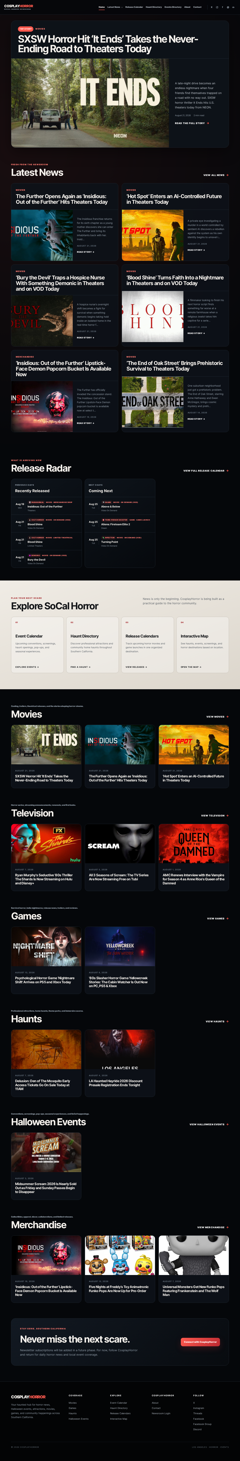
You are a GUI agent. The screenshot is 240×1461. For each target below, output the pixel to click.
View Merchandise (213, 1227)
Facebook (198, 1418)
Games (72, 1408)
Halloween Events (79, 1418)
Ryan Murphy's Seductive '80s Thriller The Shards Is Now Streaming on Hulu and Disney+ (44, 879)
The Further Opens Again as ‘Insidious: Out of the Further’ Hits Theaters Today (62, 199)
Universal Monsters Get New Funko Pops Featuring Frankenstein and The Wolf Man (193, 1291)
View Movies (217, 716)
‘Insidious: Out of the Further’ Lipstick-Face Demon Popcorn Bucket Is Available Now (63, 368)
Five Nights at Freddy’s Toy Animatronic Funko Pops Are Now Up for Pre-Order (119, 1289)
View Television (215, 815)
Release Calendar (134, 7)
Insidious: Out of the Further (45, 506)
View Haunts (217, 1021)
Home (102, 7)
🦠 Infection (108, 538)
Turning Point (109, 542)
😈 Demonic (34, 555)
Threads (197, 1413)
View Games (218, 918)
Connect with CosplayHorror (200, 1342)
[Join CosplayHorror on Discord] (233, 7)
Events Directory (173, 7)
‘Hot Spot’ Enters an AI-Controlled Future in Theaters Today (174, 199)
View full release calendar (206, 470)
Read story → (86, 252)
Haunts (73, 1413)
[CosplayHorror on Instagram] (217, 7)
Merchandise (25, 357)
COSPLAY (28, 1396)
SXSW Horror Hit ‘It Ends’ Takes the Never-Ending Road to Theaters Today (108, 44)
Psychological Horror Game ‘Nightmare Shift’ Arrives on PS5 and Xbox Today (44, 980)
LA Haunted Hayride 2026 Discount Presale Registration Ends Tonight (115, 1083)
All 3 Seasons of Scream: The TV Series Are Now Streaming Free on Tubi (118, 877)
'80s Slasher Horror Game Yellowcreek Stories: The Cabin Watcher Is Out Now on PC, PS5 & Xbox (118, 982)
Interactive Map (118, 1418)
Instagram (198, 1408)
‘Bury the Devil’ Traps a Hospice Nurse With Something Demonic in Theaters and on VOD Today (60, 283)
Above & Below (110, 506)
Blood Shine (35, 524)
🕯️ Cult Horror (36, 520)
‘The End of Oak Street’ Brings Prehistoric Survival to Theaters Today (175, 366)
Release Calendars (120, 1413)
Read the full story (192, 123)
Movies (40, 29)
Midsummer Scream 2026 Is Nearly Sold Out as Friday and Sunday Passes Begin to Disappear (45, 1188)
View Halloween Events (209, 1124)
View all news (216, 175)
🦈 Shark (106, 502)
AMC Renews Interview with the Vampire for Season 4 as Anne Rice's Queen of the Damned (193, 879)
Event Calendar (118, 1402)
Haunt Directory (154, 7)
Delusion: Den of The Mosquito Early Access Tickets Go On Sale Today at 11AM (42, 1085)
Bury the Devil (36, 559)
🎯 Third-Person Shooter (114, 520)
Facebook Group (202, 1424)
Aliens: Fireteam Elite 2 (115, 524)
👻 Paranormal (36, 502)
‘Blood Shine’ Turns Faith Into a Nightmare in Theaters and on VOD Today (175, 280)
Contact (197, 7)
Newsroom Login (161, 1413)
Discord (197, 1429)
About (187, 7)
